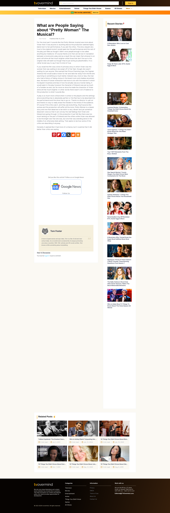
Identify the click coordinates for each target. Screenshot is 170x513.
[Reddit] (73, 135)
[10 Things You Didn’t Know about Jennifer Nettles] (83, 453)
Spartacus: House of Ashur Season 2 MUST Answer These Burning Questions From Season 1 (119, 261)
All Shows (118, 8)
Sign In (130, 3)
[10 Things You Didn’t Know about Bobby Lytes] (114, 428)
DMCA (92, 491)
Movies (53, 8)
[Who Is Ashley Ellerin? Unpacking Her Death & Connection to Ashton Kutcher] (83, 428)
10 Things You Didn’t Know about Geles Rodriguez (118, 464)
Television (42, 8)
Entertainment (64, 8)
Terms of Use (94, 493)
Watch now (95, 12)
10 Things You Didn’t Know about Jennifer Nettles (87, 464)
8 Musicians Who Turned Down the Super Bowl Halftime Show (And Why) (119, 239)
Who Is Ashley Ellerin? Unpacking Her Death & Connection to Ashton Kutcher (96, 439)
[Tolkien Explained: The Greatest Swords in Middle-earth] (52, 428)
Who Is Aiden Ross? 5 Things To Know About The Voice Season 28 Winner (119, 305)
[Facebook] (63, 135)
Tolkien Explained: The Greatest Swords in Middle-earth (57, 439)
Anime (76, 8)
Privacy (92, 488)
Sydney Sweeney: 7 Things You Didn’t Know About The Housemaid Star (119, 196)
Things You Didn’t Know (92, 8)
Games (108, 8)
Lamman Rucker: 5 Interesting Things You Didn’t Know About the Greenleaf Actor (119, 109)
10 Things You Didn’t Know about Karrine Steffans (55, 464)
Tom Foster (42, 39)
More (128, 8)
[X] (68, 135)
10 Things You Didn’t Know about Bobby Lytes (116, 439)
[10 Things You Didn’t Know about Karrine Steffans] (52, 453)
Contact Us (93, 499)
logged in (46, 255)
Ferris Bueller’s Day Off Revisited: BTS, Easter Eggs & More (118, 218)
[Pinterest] (54, 135)
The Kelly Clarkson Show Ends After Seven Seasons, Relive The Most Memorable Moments (118, 283)
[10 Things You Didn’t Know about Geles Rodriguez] (114, 453)
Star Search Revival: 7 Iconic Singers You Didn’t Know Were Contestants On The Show (117, 174)
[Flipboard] (59, 135)
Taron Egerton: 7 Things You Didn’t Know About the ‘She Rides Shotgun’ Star (119, 131)
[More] (78, 135)
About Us (93, 496)
